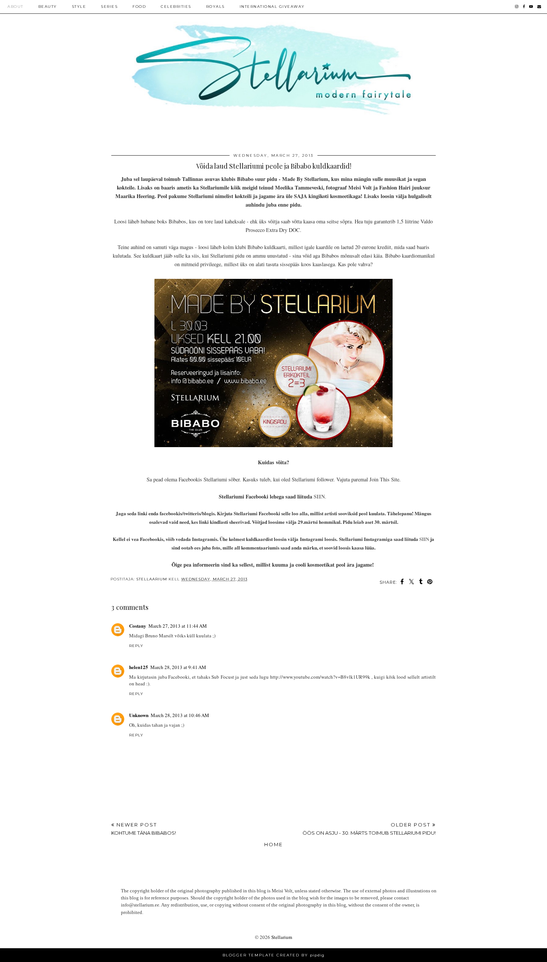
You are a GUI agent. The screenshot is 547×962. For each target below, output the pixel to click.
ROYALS (215, 6)
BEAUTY (47, 6)
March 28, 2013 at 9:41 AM (178, 667)
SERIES (109, 6)
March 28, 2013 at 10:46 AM (180, 715)
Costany (137, 625)
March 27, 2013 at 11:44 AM (177, 625)
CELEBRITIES (176, 6)
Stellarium (281, 937)
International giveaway (272, 6)
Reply (136, 645)
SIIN (319, 496)
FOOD (139, 6)
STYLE (79, 6)
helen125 (138, 666)
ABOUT (15, 6)
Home (273, 844)
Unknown (138, 715)
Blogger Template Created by (273, 955)
